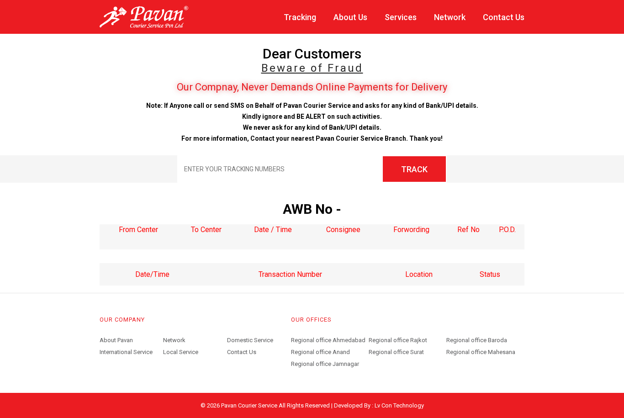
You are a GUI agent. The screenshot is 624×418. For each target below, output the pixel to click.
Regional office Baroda (476, 340)
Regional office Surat (396, 352)
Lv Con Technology (399, 405)
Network (449, 17)
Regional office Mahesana (480, 352)
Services (401, 17)
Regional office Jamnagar (325, 363)
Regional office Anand (320, 352)
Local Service (180, 352)
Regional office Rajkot (398, 339)
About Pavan (116, 340)
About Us (350, 17)
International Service (126, 352)
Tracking (300, 17)
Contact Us (503, 17)
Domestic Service (250, 340)
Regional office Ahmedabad (328, 340)
